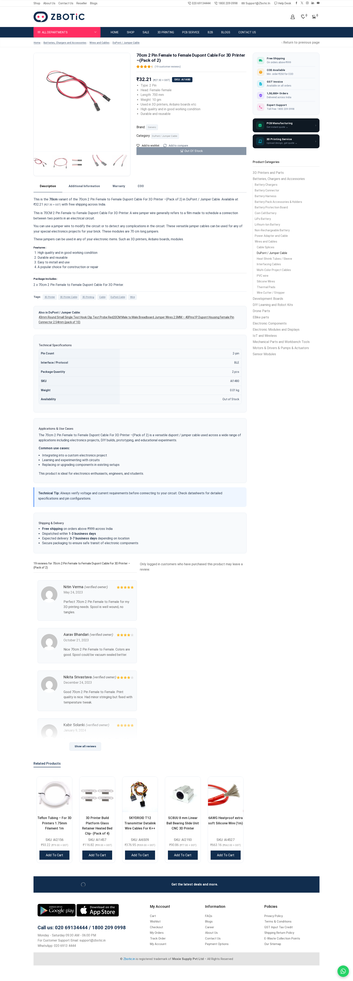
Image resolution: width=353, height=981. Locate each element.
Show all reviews (85, 746)
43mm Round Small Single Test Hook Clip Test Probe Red (76, 317)
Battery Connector (267, 190)
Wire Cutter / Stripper (271, 292)
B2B (210, 32)
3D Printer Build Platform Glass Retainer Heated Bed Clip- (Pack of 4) (97, 825)
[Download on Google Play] (57, 910)
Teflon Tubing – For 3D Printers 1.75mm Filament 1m (54, 823)
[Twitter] (302, 3)
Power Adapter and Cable (271, 235)
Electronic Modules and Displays (276, 329)
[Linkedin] (313, 3)
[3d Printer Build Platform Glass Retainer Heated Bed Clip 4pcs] (97, 794)
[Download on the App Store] (97, 910)
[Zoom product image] (82, 100)
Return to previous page (301, 42)
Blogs (93, 3)
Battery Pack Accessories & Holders (278, 201)
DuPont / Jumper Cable (126, 42)
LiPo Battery (263, 218)
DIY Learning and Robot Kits (273, 305)
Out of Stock (193, 151)
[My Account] (292, 17)
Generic (152, 127)
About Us (49, 3)
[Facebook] (296, 3)
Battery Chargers (266, 184)
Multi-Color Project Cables (274, 270)
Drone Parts (261, 311)
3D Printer (50, 297)
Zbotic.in (129, 959)
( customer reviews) (168, 66)
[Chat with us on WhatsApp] (343, 971)
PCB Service (191, 32)
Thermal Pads (266, 287)
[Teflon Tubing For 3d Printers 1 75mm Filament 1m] (54, 794)
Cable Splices (265, 247)
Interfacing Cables (269, 264)
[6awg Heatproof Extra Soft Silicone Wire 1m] (225, 794)
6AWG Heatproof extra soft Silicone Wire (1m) (225, 820)
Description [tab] (48, 186)
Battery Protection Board (271, 207)
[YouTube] (318, 3)
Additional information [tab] (84, 186)
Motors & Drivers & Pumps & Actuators (281, 348)
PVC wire (262, 275)
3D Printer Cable (68, 297)
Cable (102, 297)
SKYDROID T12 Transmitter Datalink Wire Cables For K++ (140, 823)
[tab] (48, 186)
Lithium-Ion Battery (267, 224)
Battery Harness (265, 196)
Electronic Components (270, 323)
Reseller (81, 3)
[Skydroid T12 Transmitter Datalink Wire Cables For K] (140, 794)
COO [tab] (141, 186)
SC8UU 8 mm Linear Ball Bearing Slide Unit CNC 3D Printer (182, 823)
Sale (146, 32)
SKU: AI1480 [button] (182, 79)
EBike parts (261, 317)
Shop (37, 3)
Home (115, 32)
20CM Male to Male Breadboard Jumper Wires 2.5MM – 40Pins (153, 317)
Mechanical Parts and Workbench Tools (281, 342)
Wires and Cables (99, 42)
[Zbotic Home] (59, 16)
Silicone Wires (266, 281)
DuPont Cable (118, 297)
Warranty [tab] (119, 186)
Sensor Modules (264, 354)
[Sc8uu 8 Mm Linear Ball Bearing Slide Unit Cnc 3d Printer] (182, 794)
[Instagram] (307, 3)
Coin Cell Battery (265, 213)
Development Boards (268, 299)
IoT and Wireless (265, 336)
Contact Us (65, 3)
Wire (132, 297)
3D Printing (166, 32)
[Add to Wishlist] (63, 784)
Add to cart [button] (54, 855)
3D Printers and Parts (268, 173)
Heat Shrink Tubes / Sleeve (274, 258)
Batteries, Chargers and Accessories (65, 42)
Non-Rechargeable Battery (272, 230)
